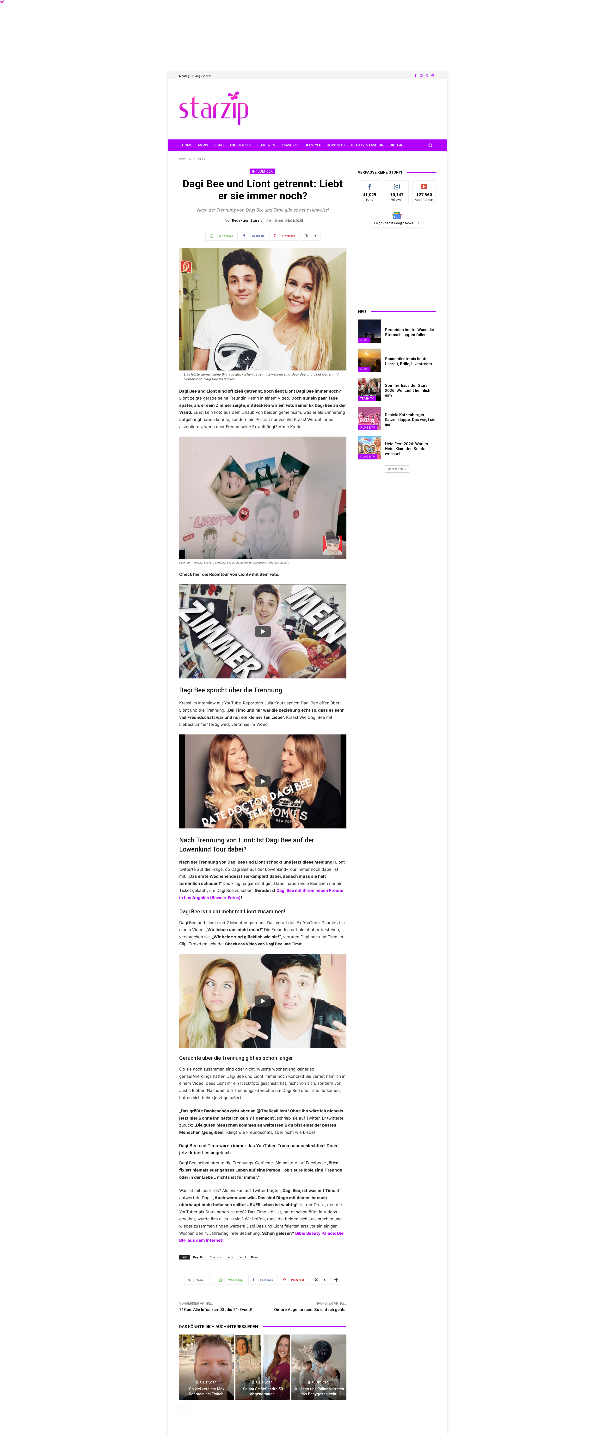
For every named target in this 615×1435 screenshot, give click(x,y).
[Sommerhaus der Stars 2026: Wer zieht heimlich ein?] (369, 389)
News (254, 1257)
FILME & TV (367, 428)
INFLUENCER (197, 159)
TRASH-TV (367, 398)
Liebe (230, 1257)
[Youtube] (433, 76)
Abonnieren (424, 184)
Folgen (397, 184)
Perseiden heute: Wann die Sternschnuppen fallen (409, 332)
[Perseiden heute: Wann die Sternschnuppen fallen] (369, 331)
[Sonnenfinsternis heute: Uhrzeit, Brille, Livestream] (369, 360)
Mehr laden (395, 469)
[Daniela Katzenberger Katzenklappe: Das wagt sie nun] (369, 418)
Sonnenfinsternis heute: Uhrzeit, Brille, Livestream (408, 361)
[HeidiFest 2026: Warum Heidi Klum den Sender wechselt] (369, 447)
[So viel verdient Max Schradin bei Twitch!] (206, 1367)
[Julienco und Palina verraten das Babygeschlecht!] (318, 1367)
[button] (430, 145)
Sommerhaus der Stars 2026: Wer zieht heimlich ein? (407, 390)
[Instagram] (421, 76)
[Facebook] (415, 76)
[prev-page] (182, 1408)
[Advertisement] (307, 33)
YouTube (216, 1257)
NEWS (364, 340)
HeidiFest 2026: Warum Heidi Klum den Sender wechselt (406, 448)
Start (182, 159)
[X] (427, 76)
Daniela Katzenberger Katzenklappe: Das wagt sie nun (410, 419)
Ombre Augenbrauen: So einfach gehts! (310, 1309)
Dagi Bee (199, 1257)
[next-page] (190, 1408)
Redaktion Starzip (247, 220)
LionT (242, 1257)
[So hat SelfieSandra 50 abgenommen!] (262, 1367)
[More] (336, 1280)
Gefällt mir (370, 184)
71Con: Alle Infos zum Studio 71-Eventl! (215, 1309)
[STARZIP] (213, 108)
